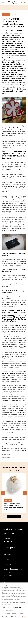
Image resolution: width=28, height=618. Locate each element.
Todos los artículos (14, 516)
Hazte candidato (8, 575)
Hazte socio (7, 578)
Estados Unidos (8, 562)
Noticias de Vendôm (9, 533)
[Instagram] (8, 543)
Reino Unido (7, 564)
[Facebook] (5, 542)
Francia (6, 552)
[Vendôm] (12, 2)
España (6, 557)
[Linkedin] (11, 542)
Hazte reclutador (8, 573)
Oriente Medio (8, 554)
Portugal (6, 559)
